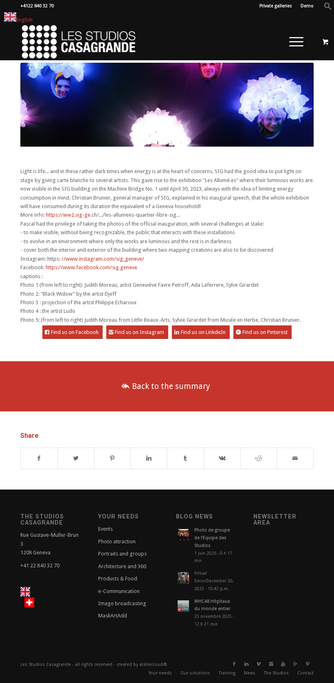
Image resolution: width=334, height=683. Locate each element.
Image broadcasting (122, 603)
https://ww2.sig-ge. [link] (69, 215)
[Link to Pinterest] (307, 664)
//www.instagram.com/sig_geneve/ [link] (103, 259)
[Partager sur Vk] (222, 458)
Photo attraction (117, 541)
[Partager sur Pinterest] (112, 458)
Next (295, 104)
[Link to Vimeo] (259, 664)
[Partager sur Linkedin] (149, 458)
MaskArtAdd (112, 616)
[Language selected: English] (38, 597)
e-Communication (119, 591)
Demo (307, 6)
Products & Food (117, 578)
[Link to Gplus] (295, 664)
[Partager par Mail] (295, 458)
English (24, 20)
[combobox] (18, 18)
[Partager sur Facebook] (39, 458)
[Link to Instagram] (271, 664)
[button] (328, 8)
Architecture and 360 (122, 566)
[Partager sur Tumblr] (185, 458)
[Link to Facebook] (234, 664)
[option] (31, 602)
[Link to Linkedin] (246, 664)
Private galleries (275, 6)
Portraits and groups (122, 554)
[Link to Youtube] (283, 664)
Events (105, 529)
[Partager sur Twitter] (76, 458)
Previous (38, 104)
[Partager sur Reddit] (259, 458)
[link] (91, 267)
